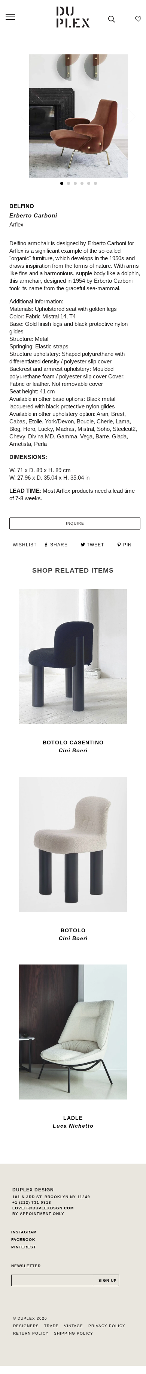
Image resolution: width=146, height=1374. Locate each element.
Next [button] (126, 117)
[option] (78, 116)
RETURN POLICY (31, 1333)
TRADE (51, 1326)
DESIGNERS (26, 1326)
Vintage (73, 1326)
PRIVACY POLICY (106, 1326)
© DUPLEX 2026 (30, 1318)
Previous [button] (29, 117)
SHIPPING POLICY (73, 1333)
